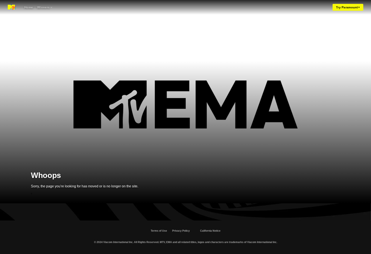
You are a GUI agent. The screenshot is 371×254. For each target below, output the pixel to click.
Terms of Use (159, 230)
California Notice (210, 230)
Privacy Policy (181, 230)
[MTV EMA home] (12, 7)
